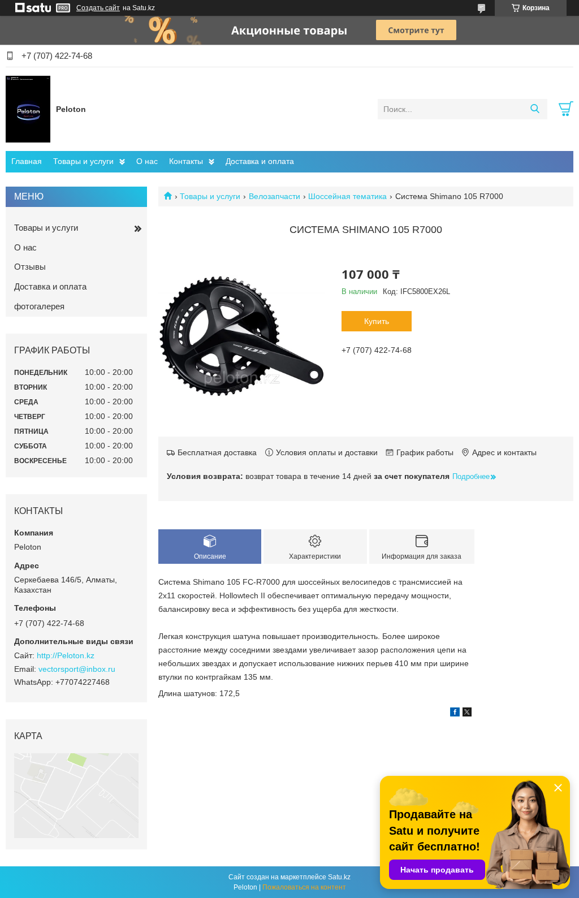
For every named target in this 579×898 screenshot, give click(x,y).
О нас (147, 161)
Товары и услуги (83, 161)
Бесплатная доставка (217, 452)
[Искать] (534, 109)
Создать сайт (98, 8)
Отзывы (30, 266)
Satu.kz (339, 877)
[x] (467, 713)
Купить (376, 321)
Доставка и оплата (260, 161)
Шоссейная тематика (347, 196)
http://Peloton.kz (65, 655)
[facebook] (455, 713)
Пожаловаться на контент (304, 887)
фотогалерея (39, 306)
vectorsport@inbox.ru (76, 669)
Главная (26, 161)
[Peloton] (28, 108)
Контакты (186, 161)
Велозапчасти (274, 196)
